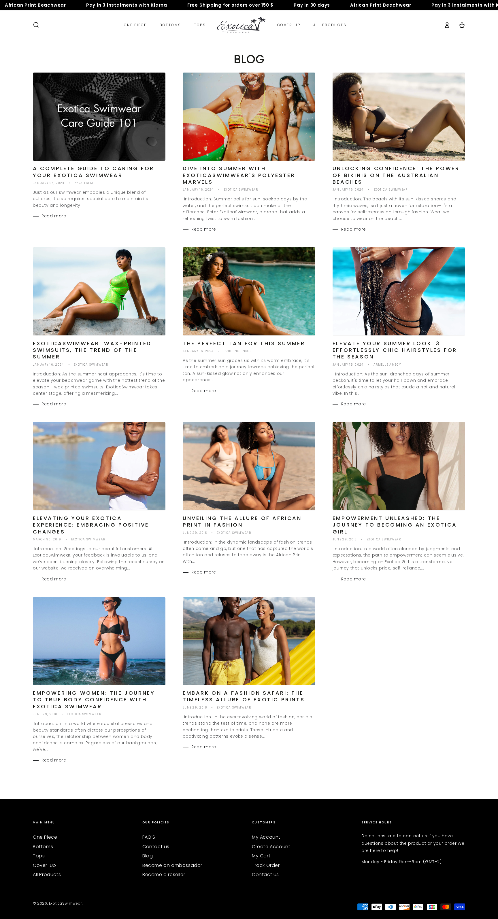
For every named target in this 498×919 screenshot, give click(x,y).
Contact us (155, 846)
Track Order (266, 865)
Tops (39, 855)
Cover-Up (44, 865)
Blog (147, 855)
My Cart (261, 855)
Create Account (271, 846)
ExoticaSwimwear (65, 903)
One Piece (45, 837)
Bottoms (43, 846)
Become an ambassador (172, 865)
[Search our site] (36, 25)
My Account (266, 837)
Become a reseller (163, 874)
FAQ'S (148, 837)
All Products (47, 874)
